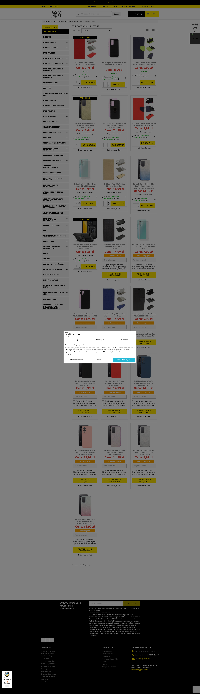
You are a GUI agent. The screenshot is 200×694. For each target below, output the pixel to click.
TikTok (52, 640)
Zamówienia (106, 656)
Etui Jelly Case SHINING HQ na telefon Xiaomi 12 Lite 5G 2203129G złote (85, 125)
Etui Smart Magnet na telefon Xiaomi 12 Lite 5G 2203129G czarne (114, 247)
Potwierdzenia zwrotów (110, 659)
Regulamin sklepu (47, 656)
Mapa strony (45, 679)
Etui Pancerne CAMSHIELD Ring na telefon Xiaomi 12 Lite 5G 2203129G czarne (85, 247)
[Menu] (10, 672)
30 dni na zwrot (46, 658)
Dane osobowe (107, 651)
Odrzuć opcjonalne (76, 360)
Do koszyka (88, 82)
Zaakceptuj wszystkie (123, 360)
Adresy (104, 661)
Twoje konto (108, 647)
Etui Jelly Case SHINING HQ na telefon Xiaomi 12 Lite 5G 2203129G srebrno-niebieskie (143, 186)
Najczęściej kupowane (48, 674)
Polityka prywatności (48, 664)
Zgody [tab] (75, 340)
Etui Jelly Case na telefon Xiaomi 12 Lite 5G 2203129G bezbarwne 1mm (143, 247)
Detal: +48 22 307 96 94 (109, 6)
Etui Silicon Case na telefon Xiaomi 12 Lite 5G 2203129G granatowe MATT (143, 383)
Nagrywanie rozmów (48, 666)
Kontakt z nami (53, 6)
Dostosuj (99, 360)
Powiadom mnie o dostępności (114, 275)
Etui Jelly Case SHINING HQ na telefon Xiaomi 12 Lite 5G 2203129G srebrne (143, 452)
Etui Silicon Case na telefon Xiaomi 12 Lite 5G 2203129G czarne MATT (85, 383)
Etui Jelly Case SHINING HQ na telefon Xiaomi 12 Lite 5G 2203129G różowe (114, 452)
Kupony (104, 664)
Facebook (43, 640)
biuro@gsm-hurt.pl (147, 6)
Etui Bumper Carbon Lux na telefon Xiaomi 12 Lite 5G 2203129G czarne (114, 65)
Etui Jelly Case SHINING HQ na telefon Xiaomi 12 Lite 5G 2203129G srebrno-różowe (85, 522)
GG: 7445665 (92, 6)
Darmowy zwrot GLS (48, 661)
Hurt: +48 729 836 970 (129, 6)
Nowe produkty (46, 671)
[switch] (7, 686)
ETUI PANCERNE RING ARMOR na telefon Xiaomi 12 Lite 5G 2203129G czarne (114, 125)
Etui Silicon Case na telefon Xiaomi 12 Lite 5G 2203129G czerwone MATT (114, 383)
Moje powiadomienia (109, 667)
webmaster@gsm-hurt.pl (139, 670)
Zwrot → (134, 663)
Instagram (47, 640)
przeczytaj (121, 269)
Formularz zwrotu (47, 682)
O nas (44, 6)
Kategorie (50, 31)
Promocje (44, 669)
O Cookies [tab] (124, 340)
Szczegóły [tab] (100, 340)
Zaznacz (97, 30)
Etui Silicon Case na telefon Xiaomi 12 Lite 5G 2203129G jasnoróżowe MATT (85, 452)
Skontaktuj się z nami (48, 677)
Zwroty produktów (108, 654)
